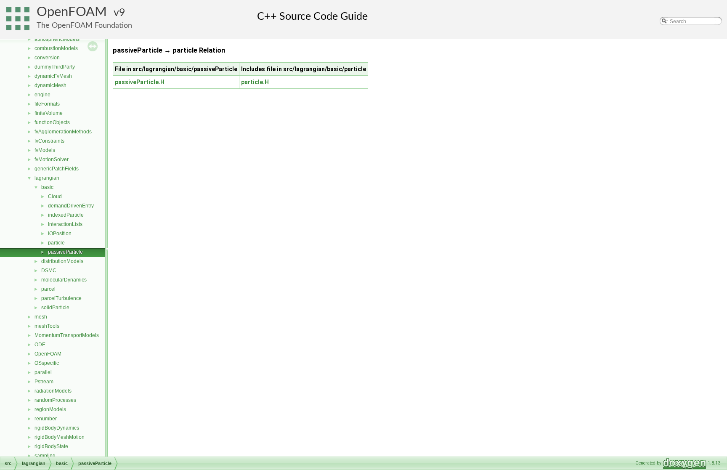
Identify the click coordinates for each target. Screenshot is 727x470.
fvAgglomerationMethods (63, 132)
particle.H (255, 82)
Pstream (43, 382)
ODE (39, 345)
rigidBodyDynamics (56, 428)
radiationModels (53, 391)
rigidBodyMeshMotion (59, 437)
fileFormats (47, 104)
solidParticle (55, 308)
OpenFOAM (72, 12)
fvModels (44, 150)
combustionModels (56, 48)
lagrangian (46, 178)
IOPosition (60, 233)
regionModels (50, 409)
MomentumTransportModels (66, 335)
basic (47, 187)
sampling (45, 456)
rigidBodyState (51, 446)
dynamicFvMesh (53, 76)
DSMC (48, 271)
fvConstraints (49, 141)
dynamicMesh (50, 85)
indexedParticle (66, 215)
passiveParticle (65, 252)
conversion (47, 58)
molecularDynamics (64, 280)
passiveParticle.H (140, 82)
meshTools (46, 326)
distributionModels (62, 261)
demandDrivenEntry (71, 206)
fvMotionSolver (51, 159)
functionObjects (52, 122)
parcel (48, 289)
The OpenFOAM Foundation (84, 25)
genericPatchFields (56, 169)
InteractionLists (65, 224)
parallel (43, 372)
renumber (45, 419)
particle (56, 243)
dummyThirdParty (54, 67)
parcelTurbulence (61, 298)
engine (42, 95)
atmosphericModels (57, 39)
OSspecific (46, 363)
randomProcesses (55, 400)
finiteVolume (48, 113)
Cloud (55, 196)
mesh (40, 317)
